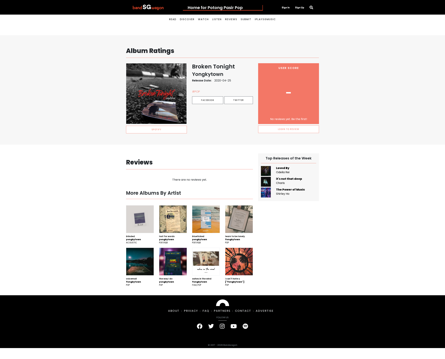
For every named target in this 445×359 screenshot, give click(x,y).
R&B (165, 242)
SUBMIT (246, 19)
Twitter (238, 100)
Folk (194, 284)
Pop (161, 242)
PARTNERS (222, 311)
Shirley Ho (282, 194)
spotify (156, 129)
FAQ (206, 311)
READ (172, 19)
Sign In (286, 7)
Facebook (207, 100)
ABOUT (173, 311)
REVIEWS (231, 19)
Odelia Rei (282, 172)
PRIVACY (191, 311)
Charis (280, 183)
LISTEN (217, 19)
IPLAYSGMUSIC (265, 19)
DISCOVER (187, 19)
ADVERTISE (265, 311)
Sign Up (299, 7)
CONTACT (243, 311)
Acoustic (131, 242)
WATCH (203, 19)
